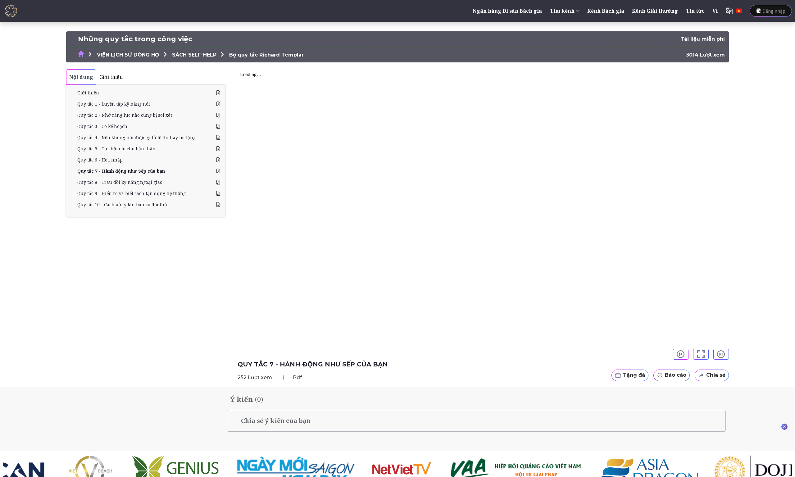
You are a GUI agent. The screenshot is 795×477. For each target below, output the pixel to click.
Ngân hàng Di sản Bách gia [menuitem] (507, 10)
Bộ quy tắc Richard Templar (266, 55)
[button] (680, 354)
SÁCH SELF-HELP (194, 55)
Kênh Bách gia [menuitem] (605, 10)
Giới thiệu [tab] (111, 77)
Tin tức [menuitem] (695, 10)
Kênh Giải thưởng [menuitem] (655, 10)
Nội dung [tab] (81, 77)
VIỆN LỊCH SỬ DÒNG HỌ (128, 55)
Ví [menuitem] (715, 10)
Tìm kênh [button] (562, 10)
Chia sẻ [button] (715, 375)
